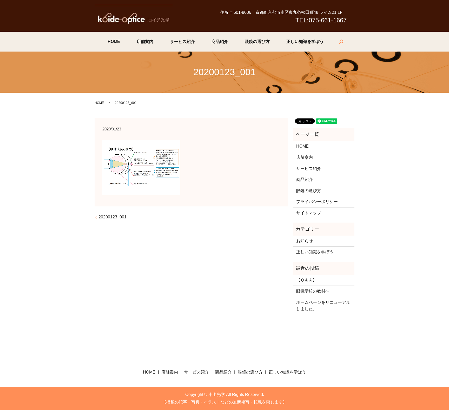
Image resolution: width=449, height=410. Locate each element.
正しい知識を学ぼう (305, 41)
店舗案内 (145, 41)
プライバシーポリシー (317, 201)
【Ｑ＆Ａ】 (306, 280)
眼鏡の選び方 (257, 41)
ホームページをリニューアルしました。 (323, 305)
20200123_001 (112, 217)
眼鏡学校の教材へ (312, 291)
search (341, 42)
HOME (114, 41)
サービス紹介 (182, 41)
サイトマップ (308, 213)
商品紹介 (220, 41)
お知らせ (304, 241)
